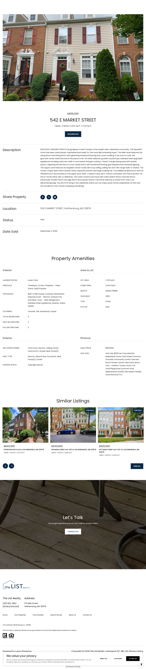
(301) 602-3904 (9, 603)
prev (5, 466)
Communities (38, 615)
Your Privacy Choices (73, 666)
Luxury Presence (23, 651)
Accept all (133, 659)
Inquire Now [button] (73, 134)
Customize (118, 659)
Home (5, 615)
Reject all (103, 659)
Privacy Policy (136, 651)
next (11, 466)
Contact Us (87, 615)
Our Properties (20, 615)
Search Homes (56, 615)
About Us (72, 615)
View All (137, 466)
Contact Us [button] (73, 531)
